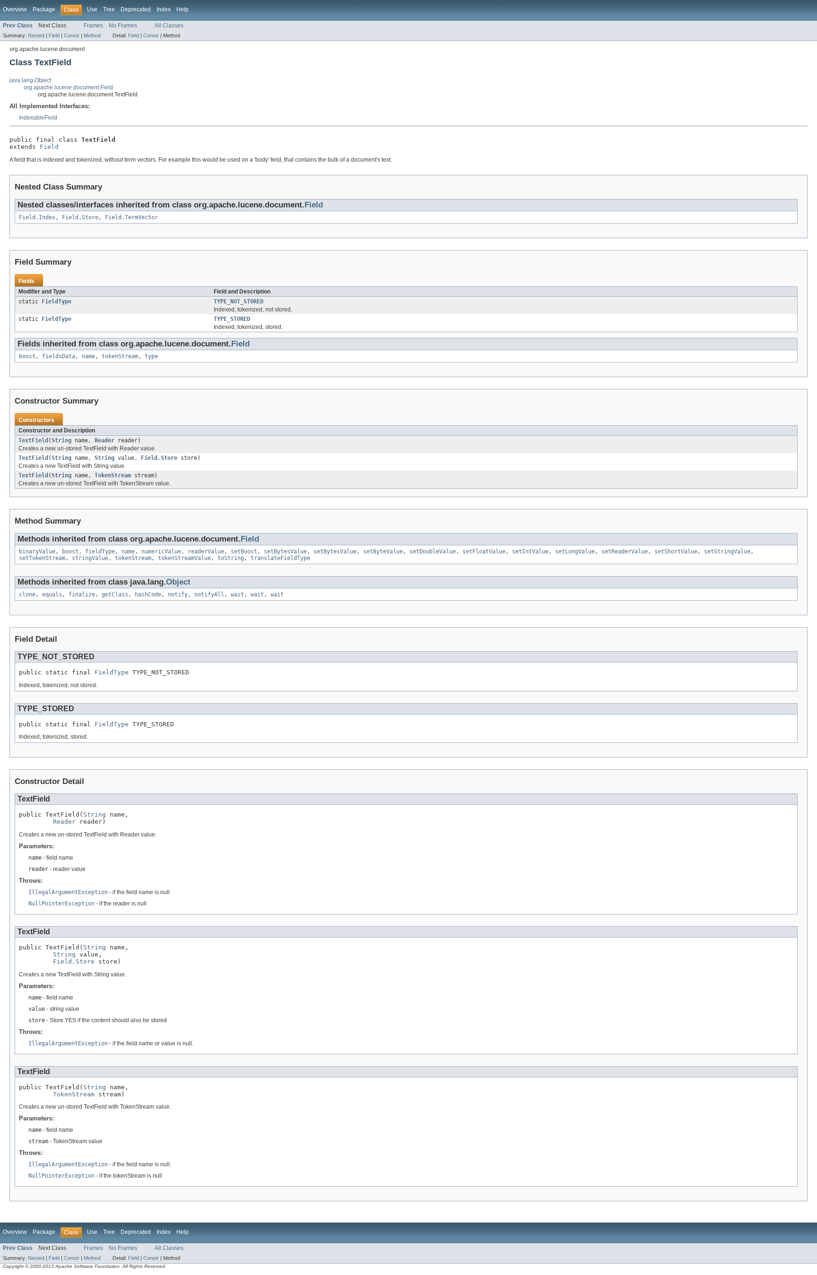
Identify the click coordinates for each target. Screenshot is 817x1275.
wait (237, 594)
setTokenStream (42, 558)
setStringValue (727, 551)
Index (163, 9)
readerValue (206, 551)
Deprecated (136, 9)
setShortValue (675, 551)
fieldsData (58, 356)
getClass (115, 594)
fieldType (100, 551)
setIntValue (530, 551)
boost (27, 356)
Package (44, 9)
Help (182, 9)
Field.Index (37, 217)
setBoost (244, 551)
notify (178, 594)
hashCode (148, 594)
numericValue (161, 551)
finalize (82, 594)
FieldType (56, 301)
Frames (93, 25)
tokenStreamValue (184, 558)
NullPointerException (61, 903)
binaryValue (37, 551)
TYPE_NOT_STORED (238, 301)
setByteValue (383, 551)
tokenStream (120, 356)
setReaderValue (624, 551)
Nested (36, 35)
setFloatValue (483, 551)
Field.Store (80, 217)
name (88, 356)
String (61, 440)
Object (178, 581)
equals (52, 594)
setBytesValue (285, 551)
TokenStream (113, 475)
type (151, 356)
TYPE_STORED (232, 319)
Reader (104, 440)
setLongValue (575, 551)
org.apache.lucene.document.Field (68, 87)
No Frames (123, 25)
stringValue (90, 558)
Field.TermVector (131, 217)
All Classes (169, 25)
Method (92, 35)
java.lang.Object (30, 80)
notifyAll (209, 594)
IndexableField (38, 117)
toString (230, 558)
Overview (15, 9)
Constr (71, 35)
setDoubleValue (432, 551)
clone (27, 594)
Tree (109, 9)
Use (92, 9)
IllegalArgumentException (68, 892)
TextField (33, 440)
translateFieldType (280, 558)
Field (54, 35)
